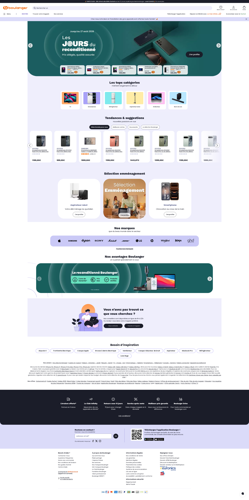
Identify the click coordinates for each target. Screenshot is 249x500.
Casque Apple (83, 351)
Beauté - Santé (107, 363)
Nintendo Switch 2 (208, 371)
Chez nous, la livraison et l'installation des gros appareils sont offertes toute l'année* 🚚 (124, 19)
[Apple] (59, 240)
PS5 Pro (143, 371)
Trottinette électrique (62, 351)
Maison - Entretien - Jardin (91, 363)
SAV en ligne (96, 383)
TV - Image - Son (119, 363)
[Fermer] (246, 19)
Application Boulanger (108, 383)
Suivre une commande (66, 460)
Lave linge (124, 356)
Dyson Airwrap (89, 373)
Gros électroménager (60, 363)
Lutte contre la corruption (135, 474)
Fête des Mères (120, 381)
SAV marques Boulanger (100, 467)
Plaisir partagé (97, 458)
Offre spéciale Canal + (172, 383)
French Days (105, 381)
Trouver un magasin (134, 326)
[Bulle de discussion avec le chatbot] (243, 493)
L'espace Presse (97, 460)
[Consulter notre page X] (96, 442)
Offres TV (195, 383)
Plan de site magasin (197, 381)
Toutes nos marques (124, 249)
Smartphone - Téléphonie (153, 363)
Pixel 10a (213, 367)
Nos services (96, 462)
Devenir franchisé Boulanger (169, 458)
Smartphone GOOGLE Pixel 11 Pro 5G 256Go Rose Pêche (114, 151)
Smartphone (92, 107)
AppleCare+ (159, 383)
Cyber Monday (81, 381)
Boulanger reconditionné (125, 383)
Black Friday (71, 381)
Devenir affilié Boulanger (168, 460)
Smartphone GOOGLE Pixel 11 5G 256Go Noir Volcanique (64, 151)
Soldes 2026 (62, 381)
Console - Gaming (169, 363)
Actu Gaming (185, 383)
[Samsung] (72, 240)
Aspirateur (171, 351)
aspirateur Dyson (76, 373)
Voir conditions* (124, 416)
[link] (79, 199)
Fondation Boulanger (99, 472)
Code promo (145, 383)
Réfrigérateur (113, 107)
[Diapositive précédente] (30, 45)
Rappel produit (131, 482)
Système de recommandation (136, 469)
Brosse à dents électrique (105, 351)
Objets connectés (183, 363)
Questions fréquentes (65, 458)
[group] (124, 278)
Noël (112, 381)
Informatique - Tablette (134, 363)
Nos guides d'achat (64, 465)
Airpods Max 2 (153, 369)
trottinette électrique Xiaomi (64, 371)
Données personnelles (133, 462)
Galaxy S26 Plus (134, 367)
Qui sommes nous (98, 456)
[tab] (99, 127)
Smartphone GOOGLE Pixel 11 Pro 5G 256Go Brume (186, 151)
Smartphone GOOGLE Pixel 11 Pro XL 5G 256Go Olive (162, 151)
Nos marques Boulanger (100, 465)
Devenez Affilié (70, 383)
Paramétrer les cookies (134, 465)
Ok (116, 436)
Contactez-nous (64, 456)
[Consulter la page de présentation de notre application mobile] (149, 439)
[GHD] (190, 241)
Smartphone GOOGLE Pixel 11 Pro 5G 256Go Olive (137, 151)
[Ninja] (178, 240)
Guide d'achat (52, 381)
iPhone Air (86, 367)
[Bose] (125, 240)
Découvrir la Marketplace (168, 462)
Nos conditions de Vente (134, 456)
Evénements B (41, 381)
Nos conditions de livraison (67, 462)
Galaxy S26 (111, 367)
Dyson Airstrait (108, 373)
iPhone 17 (57, 367)
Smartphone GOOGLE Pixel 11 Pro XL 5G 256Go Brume (211, 151)
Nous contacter (113, 326)
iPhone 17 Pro (78, 367)
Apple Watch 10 (121, 369)
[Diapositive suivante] (218, 45)
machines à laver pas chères (198, 375)
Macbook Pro (187, 351)
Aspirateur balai (135, 107)
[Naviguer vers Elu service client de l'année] (175, 473)
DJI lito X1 (188, 373)
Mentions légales (132, 460)
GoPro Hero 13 (100, 371)
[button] (39, 278)
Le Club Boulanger (98, 469)
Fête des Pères (132, 381)
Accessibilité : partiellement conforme (139, 476)
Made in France (154, 381)
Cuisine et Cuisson (74, 363)
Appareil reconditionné (198, 363)
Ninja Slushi (65, 369)
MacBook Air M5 (174, 369)
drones (157, 373)
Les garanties (130, 458)
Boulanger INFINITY (98, 476)
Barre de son (178, 107)
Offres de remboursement (170, 381)
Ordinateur (156, 107)
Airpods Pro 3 (134, 369)
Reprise (137, 383)
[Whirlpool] (165, 240)
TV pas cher (124, 375)
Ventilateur (127, 351)
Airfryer (91, 369)
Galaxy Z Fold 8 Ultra (175, 367)
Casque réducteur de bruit (149, 351)
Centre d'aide (62, 467)
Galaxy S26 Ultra (121, 367)
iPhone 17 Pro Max (67, 367)
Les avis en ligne (131, 472)
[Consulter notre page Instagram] (100, 442)
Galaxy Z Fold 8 (163, 367)
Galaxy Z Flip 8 (189, 367)
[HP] (152, 240)
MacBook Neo (195, 369)
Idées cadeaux (143, 381)
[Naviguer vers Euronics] (175, 468)
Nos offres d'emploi (166, 456)
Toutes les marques (83, 383)
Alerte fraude (130, 484)
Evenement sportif (94, 381)
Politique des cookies (133, 467)
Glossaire (208, 381)
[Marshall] (112, 240)
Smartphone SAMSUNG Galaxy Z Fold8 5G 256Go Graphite (89, 151)
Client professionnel (99, 474)
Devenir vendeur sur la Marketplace (172, 465)
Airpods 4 (42, 351)
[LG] (138, 240)
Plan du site (184, 381)
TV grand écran (61, 375)
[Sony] (99, 240)
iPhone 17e (49, 367)
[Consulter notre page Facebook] (93, 442)
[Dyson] (86, 240)
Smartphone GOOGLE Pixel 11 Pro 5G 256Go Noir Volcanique (40, 151)
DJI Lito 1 (178, 373)
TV (70, 107)
